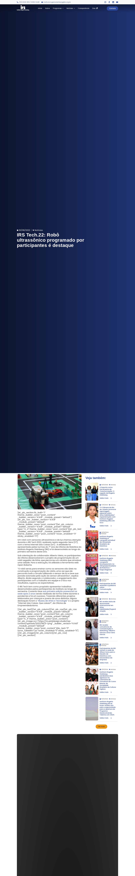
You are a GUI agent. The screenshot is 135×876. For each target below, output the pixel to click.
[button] (101, 727)
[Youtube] (117, 2)
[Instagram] (105, 2)
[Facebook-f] (109, 2)
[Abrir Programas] (62, 8)
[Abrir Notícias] (74, 8)
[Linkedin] (113, 2)
